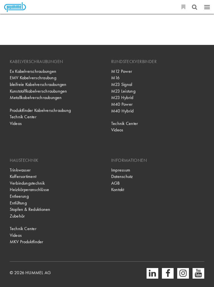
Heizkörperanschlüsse (29, 189)
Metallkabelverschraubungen (36, 97)
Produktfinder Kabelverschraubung (40, 110)
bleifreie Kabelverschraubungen (38, 84)
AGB (115, 183)
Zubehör (17, 216)
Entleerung (19, 196)
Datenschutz (122, 176)
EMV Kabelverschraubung (33, 78)
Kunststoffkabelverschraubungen (38, 91)
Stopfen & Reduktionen (30, 209)
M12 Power (121, 71)
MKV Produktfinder (26, 242)
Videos (16, 123)
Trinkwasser (20, 170)
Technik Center (23, 117)
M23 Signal (121, 84)
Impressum (120, 170)
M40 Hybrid (122, 111)
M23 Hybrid (122, 97)
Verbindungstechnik (27, 183)
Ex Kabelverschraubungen (33, 71)
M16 (115, 78)
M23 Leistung (123, 91)
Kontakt (117, 189)
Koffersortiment (23, 176)
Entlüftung (18, 203)
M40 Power (122, 104)
